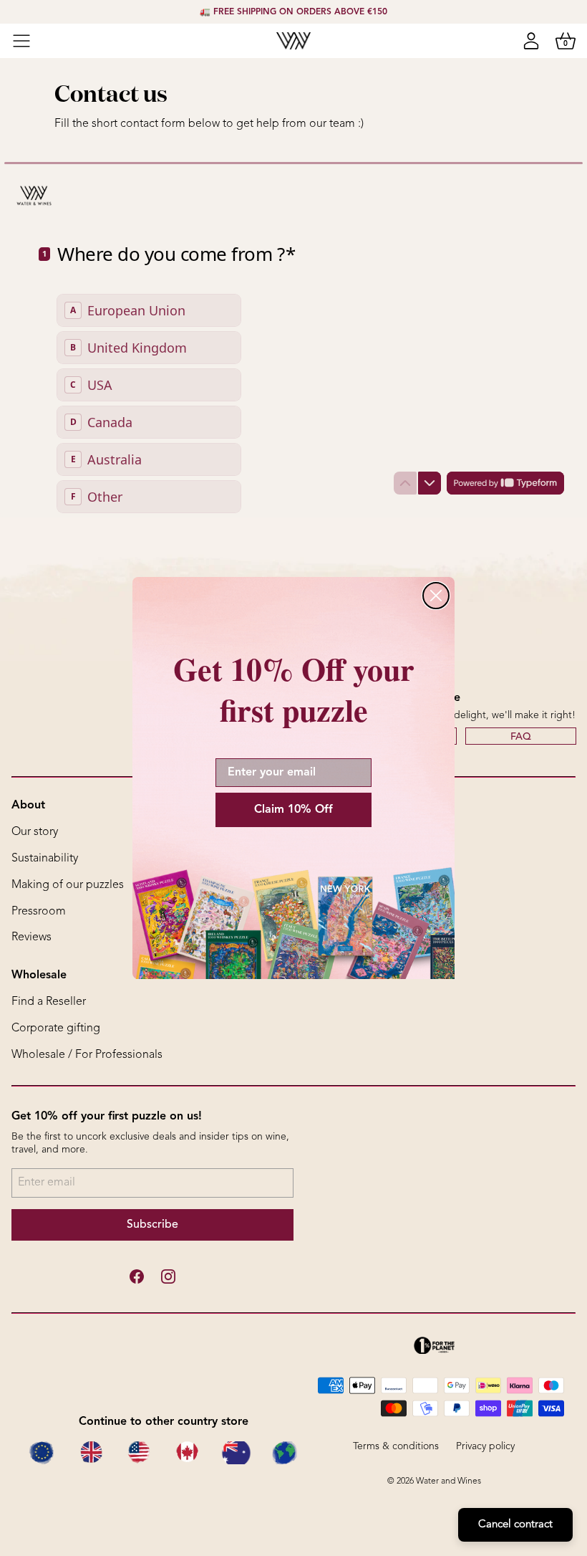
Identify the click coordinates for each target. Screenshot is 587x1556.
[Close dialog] (436, 595)
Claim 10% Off (293, 810)
